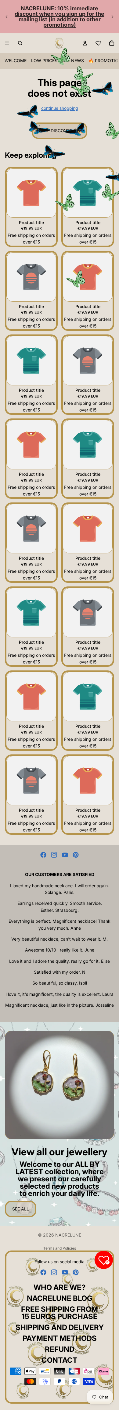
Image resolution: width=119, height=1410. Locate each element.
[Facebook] (43, 854)
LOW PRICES (44, 60)
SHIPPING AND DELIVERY (60, 1327)
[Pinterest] (75, 854)
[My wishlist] (98, 43)
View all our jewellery (59, 1152)
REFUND (59, 1349)
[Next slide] (112, 16)
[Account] (85, 43)
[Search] (20, 43)
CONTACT (59, 1360)
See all (20, 1208)
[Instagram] (54, 854)
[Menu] (7, 43)
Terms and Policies (59, 1248)
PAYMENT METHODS (60, 1338)
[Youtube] (65, 854)
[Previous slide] (6, 16)
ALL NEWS (73, 60)
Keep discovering (59, 130)
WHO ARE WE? (60, 1287)
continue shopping (59, 108)
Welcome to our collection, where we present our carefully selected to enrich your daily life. (60, 1179)
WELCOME (16, 60)
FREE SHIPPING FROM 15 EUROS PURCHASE (59, 1313)
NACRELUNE (68, 1234)
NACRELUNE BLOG (59, 1298)
